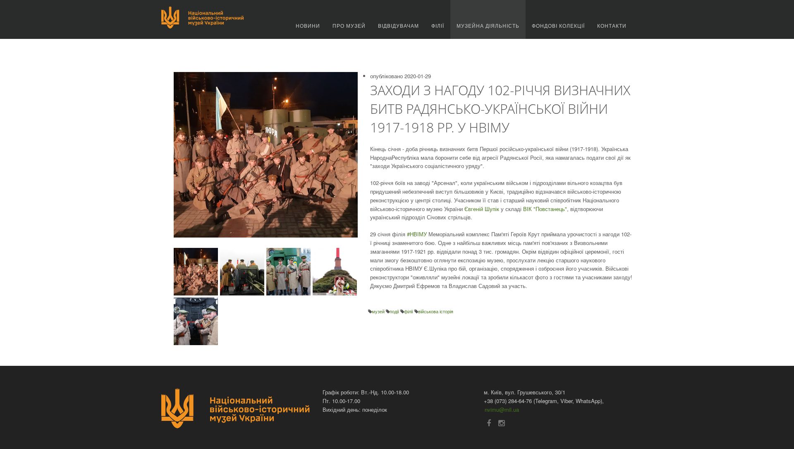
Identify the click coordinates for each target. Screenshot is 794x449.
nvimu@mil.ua (502, 409)
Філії (437, 25)
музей (379, 311)
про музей (349, 25)
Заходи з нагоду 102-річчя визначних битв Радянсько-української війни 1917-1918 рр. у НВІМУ (500, 108)
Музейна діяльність (488, 25)
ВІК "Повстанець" (545, 209)
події (395, 311)
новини (308, 25)
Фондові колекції (558, 25)
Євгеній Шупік (481, 209)
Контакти (612, 25)
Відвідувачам (398, 25)
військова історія (435, 311)
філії (409, 311)
